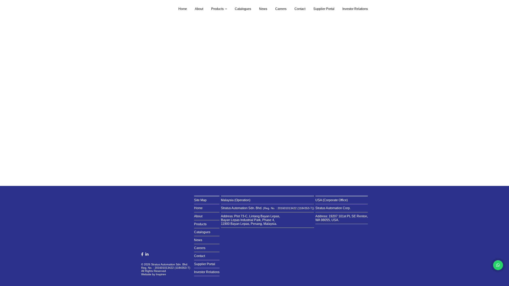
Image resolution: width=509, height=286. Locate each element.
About (198, 216)
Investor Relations (207, 272)
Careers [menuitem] (281, 9)
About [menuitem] (199, 9)
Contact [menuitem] (299, 9)
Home (198, 208)
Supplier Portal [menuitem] (323, 9)
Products (200, 224)
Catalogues (202, 232)
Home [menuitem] (182, 9)
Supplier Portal (204, 264)
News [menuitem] (263, 9)
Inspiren (161, 274)
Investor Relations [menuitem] (355, 9)
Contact (199, 256)
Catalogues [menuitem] (243, 9)
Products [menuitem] (217, 9)
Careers (199, 248)
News (198, 240)
